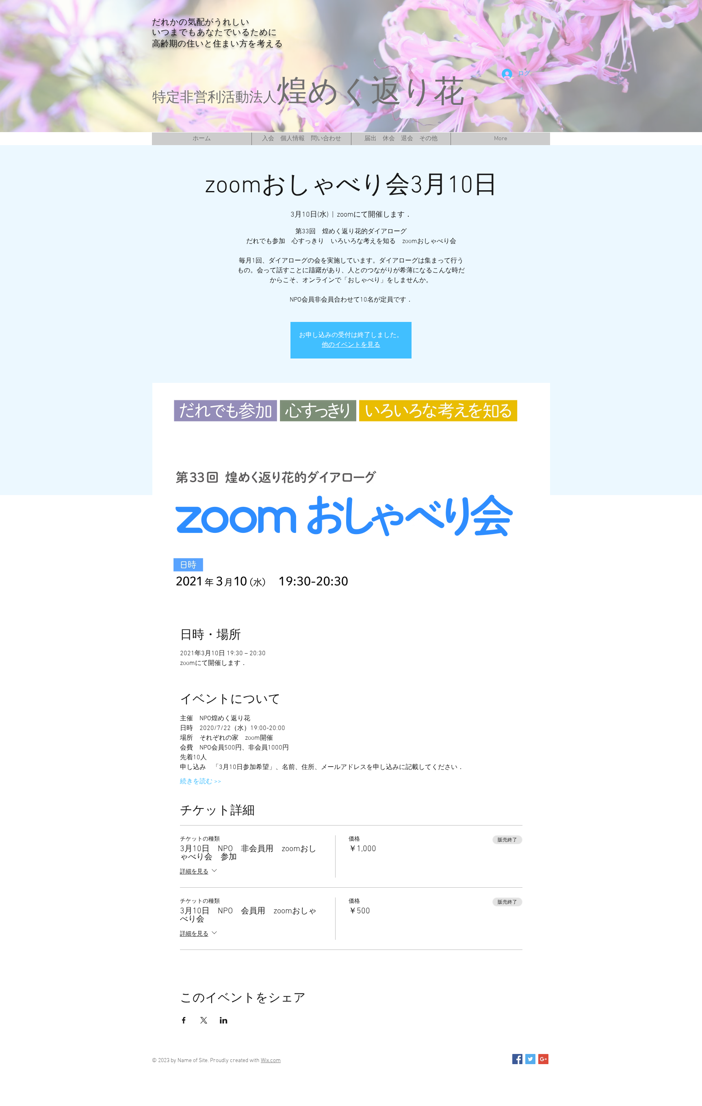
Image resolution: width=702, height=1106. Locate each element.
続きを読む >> (200, 782)
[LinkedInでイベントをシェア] (224, 1020)
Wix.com (271, 1060)
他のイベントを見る (351, 345)
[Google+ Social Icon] (543, 1059)
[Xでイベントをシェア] (204, 1020)
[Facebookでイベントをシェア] (184, 1020)
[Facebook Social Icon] (517, 1059)
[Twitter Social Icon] (530, 1059)
